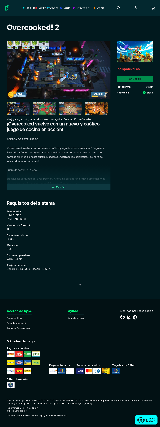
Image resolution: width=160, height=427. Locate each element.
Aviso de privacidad (16, 323)
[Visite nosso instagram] (129, 317)
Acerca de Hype (14, 318)
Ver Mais (56, 187)
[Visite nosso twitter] (135, 317)
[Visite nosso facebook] (122, 317)
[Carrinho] (153, 8)
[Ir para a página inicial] (7, 8)
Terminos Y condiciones (18, 328)
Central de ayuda (76, 318)
